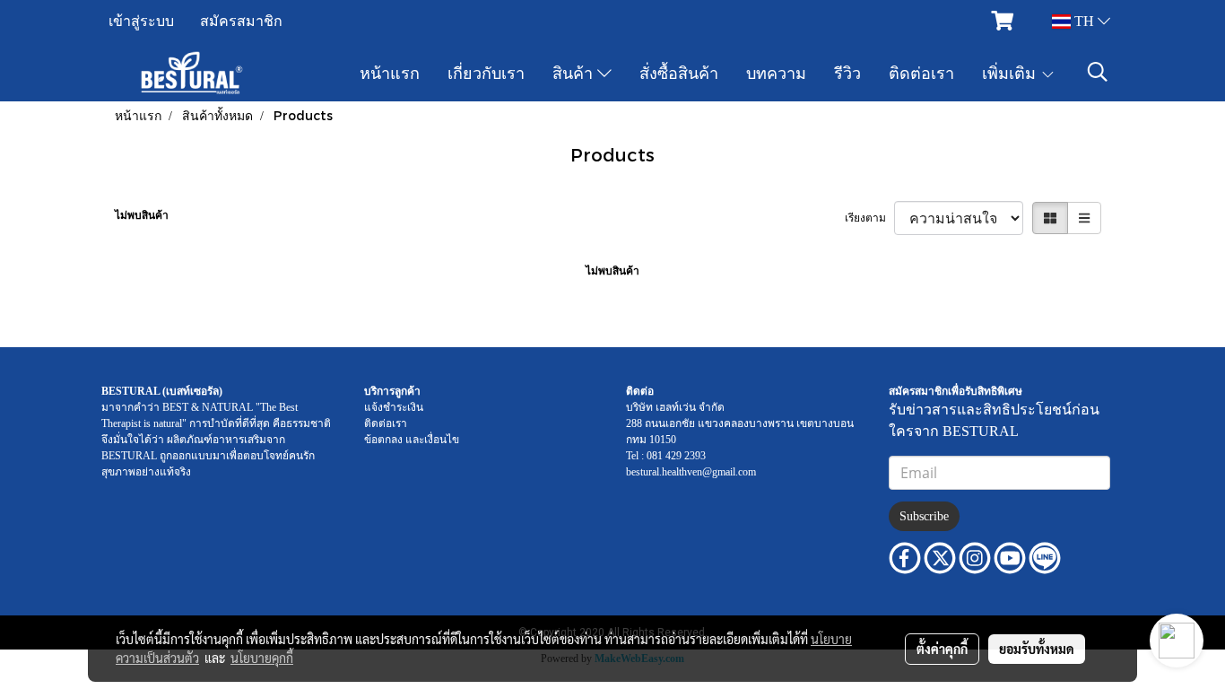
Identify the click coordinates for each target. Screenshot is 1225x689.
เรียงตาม (869, 218)
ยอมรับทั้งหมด (1036, 649)
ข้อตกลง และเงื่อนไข (411, 439)
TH (1084, 21)
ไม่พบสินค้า (142, 215)
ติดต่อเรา (921, 72)
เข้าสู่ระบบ (141, 21)
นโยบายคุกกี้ (261, 658)
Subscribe (924, 516)
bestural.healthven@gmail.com (691, 472)
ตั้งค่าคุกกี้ (942, 649)
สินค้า (574, 72)
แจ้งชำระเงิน (393, 407)
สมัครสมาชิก (241, 21)
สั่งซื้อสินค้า (678, 72)
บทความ (776, 72)
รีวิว (847, 72)
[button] (1097, 72)
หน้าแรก (390, 72)
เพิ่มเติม (1011, 72)
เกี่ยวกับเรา (486, 72)
